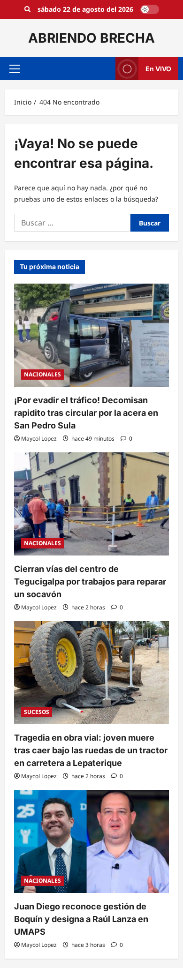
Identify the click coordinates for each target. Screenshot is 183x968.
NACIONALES (42, 374)
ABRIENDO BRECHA (91, 38)
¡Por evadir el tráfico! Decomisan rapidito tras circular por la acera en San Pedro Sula (86, 412)
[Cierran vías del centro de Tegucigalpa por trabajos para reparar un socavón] (91, 503)
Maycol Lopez (39, 439)
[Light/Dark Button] (149, 9)
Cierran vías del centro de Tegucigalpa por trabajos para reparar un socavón (90, 581)
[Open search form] (27, 9)
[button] (15, 69)
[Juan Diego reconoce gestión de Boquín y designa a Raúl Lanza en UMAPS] (91, 841)
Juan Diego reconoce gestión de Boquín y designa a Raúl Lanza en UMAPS (81, 919)
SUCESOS (36, 712)
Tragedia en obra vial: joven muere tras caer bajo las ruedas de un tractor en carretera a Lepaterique (91, 750)
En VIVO (158, 69)
